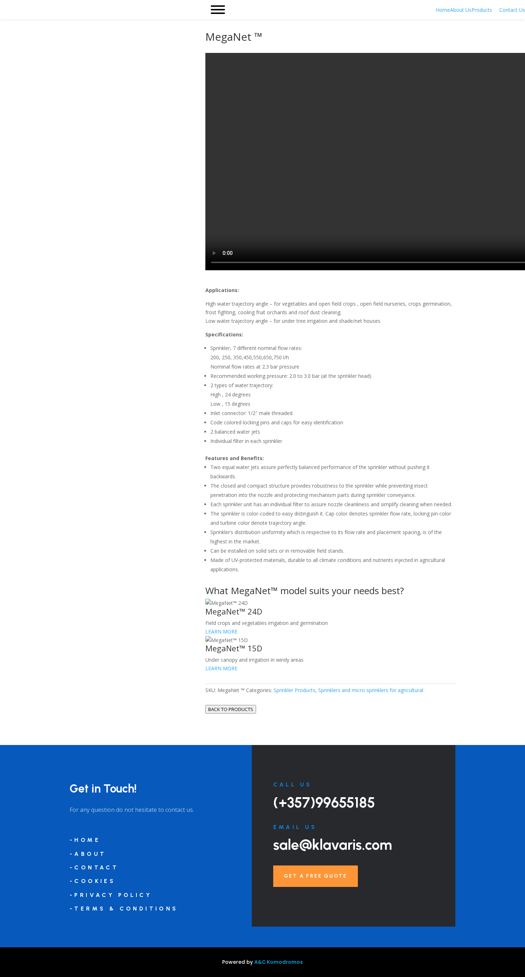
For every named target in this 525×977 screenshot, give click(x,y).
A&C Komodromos (278, 962)
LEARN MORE (221, 631)
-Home (85, 840)
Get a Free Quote (315, 876)
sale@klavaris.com (332, 844)
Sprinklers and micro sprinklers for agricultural (370, 690)
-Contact (94, 867)
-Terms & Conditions (124, 908)
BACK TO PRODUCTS (230, 709)
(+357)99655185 (324, 802)
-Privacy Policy (111, 895)
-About (88, 853)
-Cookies (92, 881)
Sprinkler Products (294, 690)
